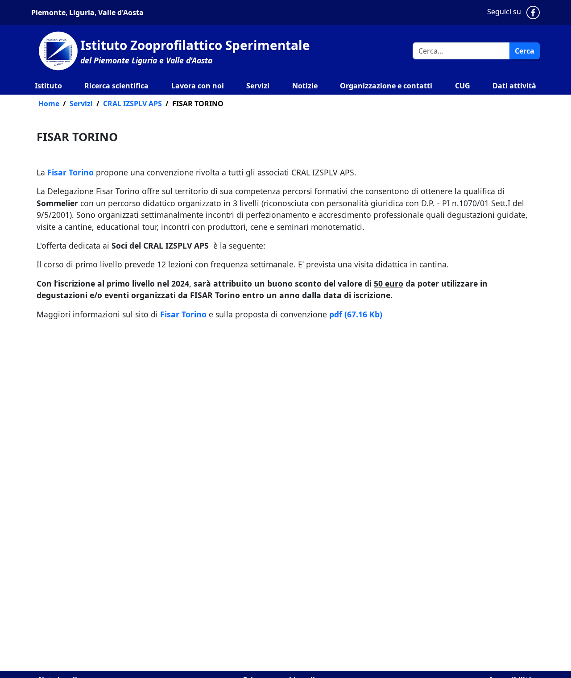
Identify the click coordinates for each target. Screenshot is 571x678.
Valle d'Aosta (121, 12)
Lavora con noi (197, 86)
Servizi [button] (257, 86)
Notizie (305, 86)
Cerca (524, 51)
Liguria (81, 12)
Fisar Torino (70, 172)
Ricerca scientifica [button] (116, 86)
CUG (462, 86)
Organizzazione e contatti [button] (386, 86)
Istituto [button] (48, 86)
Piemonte (48, 12)
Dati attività (514, 86)
